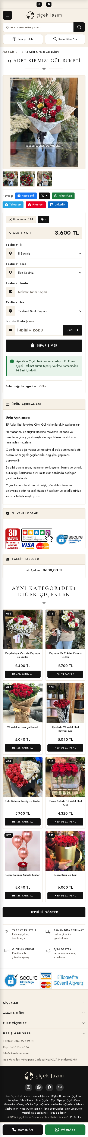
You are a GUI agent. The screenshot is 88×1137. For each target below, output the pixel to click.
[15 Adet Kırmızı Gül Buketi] (10, 179)
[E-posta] (60, 1087)
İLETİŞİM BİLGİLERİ (17, 1033)
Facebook (28, 196)
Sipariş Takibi (25, 39)
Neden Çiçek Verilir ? (31, 1108)
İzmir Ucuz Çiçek (73, 1108)
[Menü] (7, 15)
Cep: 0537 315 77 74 (16, 1047)
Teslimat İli (14, 245)
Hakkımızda (24, 1096)
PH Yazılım (75, 1117)
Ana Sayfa (8, 52)
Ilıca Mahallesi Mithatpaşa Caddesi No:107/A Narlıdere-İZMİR (40, 1060)
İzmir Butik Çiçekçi (53, 1108)
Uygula (72, 330)
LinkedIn (60, 205)
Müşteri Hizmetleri (60, 1096)
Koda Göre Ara (68, 39)
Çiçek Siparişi (58, 1100)
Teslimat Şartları (40, 1096)
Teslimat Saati (16, 302)
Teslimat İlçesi (16, 264)
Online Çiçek (33, 1104)
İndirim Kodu (20, 321)
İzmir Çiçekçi (42, 1100)
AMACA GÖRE (14, 1013)
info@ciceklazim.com (16, 1053)
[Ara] (79, 27)
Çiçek (69, 1100)
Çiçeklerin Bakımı (73, 1104)
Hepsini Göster (44, 912)
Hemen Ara (26, 1130)
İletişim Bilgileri (58, 1112)
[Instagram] (39, 4)
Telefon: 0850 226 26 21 (18, 1041)
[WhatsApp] (39, 1087)
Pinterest (37, 205)
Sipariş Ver (47, 345)
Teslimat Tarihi (17, 283)
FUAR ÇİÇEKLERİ (15, 1023)
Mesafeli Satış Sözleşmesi (35, 1112)
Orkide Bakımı (27, 1100)
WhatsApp (65, 196)
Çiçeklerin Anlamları (52, 1104)
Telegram (15, 205)
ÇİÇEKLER (10, 1003)
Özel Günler (11, 1108)
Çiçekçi (21, 1104)
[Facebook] (48, 4)
